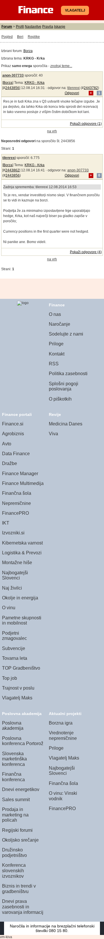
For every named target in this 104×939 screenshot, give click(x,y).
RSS (54, 363)
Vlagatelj (75, 10)
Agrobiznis (13, 433)
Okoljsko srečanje (20, 840)
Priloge (56, 343)
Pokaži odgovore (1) (86, 124)
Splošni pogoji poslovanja (63, 386)
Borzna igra (61, 723)
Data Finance (16, 453)
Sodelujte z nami (66, 333)
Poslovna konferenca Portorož (22, 741)
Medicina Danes (65, 423)
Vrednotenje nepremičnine (63, 735)
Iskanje (59, 27)
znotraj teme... (61, 66)
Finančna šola (16, 493)
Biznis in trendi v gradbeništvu (19, 889)
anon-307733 (13, 75)
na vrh (52, 131)
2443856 (12, 88)
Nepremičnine (16, 503)
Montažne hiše (17, 562)
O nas (55, 314)
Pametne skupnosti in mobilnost (21, 620)
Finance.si (12, 423)
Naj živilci (12, 588)
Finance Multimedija (23, 483)
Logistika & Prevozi (22, 552)
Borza (28, 51)
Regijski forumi (17, 830)
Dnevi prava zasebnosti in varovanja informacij (22, 906)
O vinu (8, 607)
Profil (20, 27)
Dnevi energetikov (20, 789)
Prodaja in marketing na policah (15, 815)
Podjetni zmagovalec (14, 636)
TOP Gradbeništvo (21, 668)
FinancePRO (15, 513)
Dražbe (9, 463)
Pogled (7, 37)
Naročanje (59, 324)
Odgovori (72, 93)
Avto (6, 443)
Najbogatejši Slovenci (15, 575)
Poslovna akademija (12, 726)
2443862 (12, 170)
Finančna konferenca (13, 777)
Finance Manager (20, 473)
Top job (9, 678)
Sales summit (16, 799)
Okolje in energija (20, 597)
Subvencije (13, 648)
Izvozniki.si (13, 532)
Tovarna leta (14, 658)
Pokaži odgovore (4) (86, 252)
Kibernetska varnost (22, 542)
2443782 (91, 88)
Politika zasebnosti (68, 373)
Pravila (47, 27)
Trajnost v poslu (18, 688)
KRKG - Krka (34, 83)
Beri (20, 37)
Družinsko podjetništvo (14, 852)
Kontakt (56, 353)
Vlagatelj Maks (17, 697)
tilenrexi (73, 88)
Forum (6, 27)
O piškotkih (60, 399)
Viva (53, 433)
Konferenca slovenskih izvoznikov (14, 870)
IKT (5, 523)
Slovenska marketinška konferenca (14, 759)
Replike (34, 37)
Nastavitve (33, 27)
